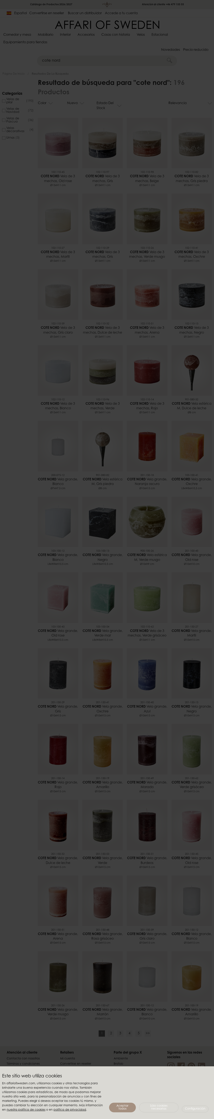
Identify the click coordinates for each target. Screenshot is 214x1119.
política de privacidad (70, 1110)
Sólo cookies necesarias (158, 1107)
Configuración (195, 1109)
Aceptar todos (122, 1107)
